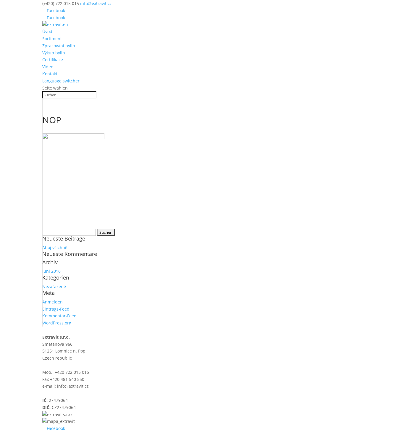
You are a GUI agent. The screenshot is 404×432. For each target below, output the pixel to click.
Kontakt (49, 74)
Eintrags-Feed (56, 309)
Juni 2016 (51, 271)
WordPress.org (56, 323)
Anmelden (52, 302)
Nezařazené (54, 286)
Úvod (47, 31)
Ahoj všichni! (54, 247)
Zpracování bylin (58, 45)
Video (47, 66)
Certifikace (52, 59)
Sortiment (52, 38)
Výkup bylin (53, 53)
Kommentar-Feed (59, 316)
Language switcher (61, 81)
